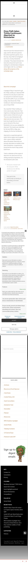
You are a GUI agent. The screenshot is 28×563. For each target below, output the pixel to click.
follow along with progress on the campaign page (13, 69)
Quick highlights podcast (11, 489)
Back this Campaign (9, 86)
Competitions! (8, 494)
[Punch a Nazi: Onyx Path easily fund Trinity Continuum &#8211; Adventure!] (8, 193)
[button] (25, 231)
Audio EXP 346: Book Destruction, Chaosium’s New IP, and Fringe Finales (13, 516)
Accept (14, 320)
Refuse (14, 324)
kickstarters (14, 228)
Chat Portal (7, 393)
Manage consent (25, 533)
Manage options (14, 329)
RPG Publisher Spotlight (11, 421)
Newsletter (7, 409)
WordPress (17, 543)
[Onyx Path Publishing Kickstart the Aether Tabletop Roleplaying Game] (8, 208)
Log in (22, 543)
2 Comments (9, 47)
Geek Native (14, 9)
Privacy (6, 477)
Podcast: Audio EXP (9, 436)
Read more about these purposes (20, 317)
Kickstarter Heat (8, 405)
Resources (7, 417)
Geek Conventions (9, 401)
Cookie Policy (9, 331)
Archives (6, 385)
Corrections (7, 475)
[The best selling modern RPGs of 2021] (17, 193)
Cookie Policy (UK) (9, 397)
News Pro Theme (18, 541)
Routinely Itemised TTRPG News (13, 484)
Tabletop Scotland (9, 429)
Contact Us (7, 472)
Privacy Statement (17, 331)
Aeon (5, 119)
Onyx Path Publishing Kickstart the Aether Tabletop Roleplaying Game (7, 216)
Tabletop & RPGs (14, 227)
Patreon (6, 413)
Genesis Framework (9, 543)
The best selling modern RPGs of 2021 (17, 198)
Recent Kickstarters (9, 491)
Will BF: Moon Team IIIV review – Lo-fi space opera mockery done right (13, 509)
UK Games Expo (8, 433)
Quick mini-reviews (9, 486)
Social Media (7, 425)
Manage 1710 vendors (7, 317)
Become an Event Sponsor (11, 389)
